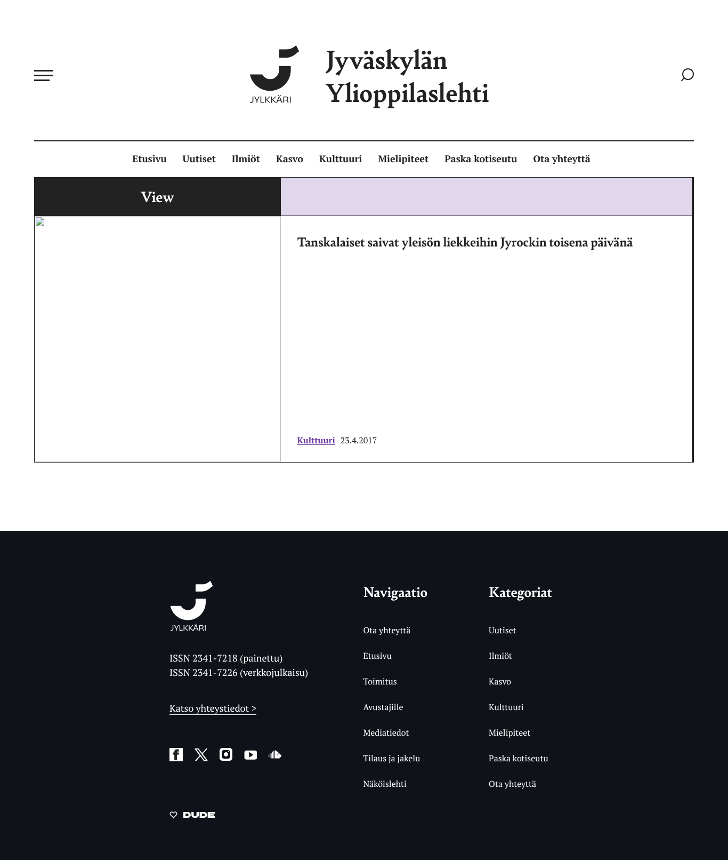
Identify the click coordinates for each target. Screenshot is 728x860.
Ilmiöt (246, 159)
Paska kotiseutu (480, 159)
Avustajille (383, 707)
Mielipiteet (403, 159)
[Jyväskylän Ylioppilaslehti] (191, 626)
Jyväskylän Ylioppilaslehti (407, 75)
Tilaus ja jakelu (391, 758)
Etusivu (149, 159)
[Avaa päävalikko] (43, 75)
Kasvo (289, 159)
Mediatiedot (386, 732)
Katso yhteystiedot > (212, 708)
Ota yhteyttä (562, 159)
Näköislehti (384, 784)
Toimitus (380, 681)
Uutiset (199, 159)
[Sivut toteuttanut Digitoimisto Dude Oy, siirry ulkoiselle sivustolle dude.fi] (192, 817)
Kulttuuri (340, 159)
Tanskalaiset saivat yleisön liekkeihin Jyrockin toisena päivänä (465, 242)
